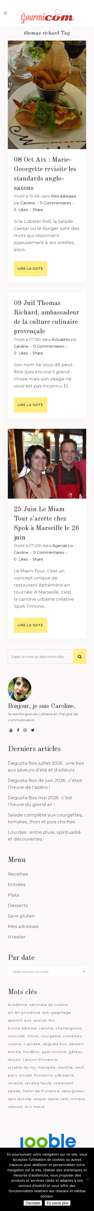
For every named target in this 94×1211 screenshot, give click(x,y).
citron (33, 1036)
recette (15, 1083)
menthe (65, 1067)
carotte (46, 1028)
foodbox (31, 1052)
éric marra (35, 1107)
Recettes (18, 874)
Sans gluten (21, 916)
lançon (14, 1059)
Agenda (59, 545)
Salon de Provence (41, 1091)
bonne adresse (22, 1028)
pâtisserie (64, 1075)
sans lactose (20, 1099)
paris (12, 1075)
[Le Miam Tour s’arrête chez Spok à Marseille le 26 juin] (47, 464)
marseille (47, 1067)
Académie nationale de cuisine (38, 1004)
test (64, 1099)
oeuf (79, 1067)
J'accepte (33, 1203)
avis (27, 1020)
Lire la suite (30, 269)
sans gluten (73, 1091)
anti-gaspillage (56, 1012)
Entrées (17, 884)
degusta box (55, 1044)
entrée (14, 1052)
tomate (77, 1099)
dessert (76, 1044)
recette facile (38, 1083)
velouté (15, 1107)
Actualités (61, 339)
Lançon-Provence (40, 1059)
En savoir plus (57, 1203)
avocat (40, 1020)
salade (14, 1091)
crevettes (72, 1036)
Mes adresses (63, 196)
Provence (43, 1075)
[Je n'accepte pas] (87, 1179)
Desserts (18, 905)
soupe (40, 1099)
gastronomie (54, 1052)
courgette (51, 1036)
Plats (13, 895)
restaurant (63, 1083)
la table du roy (22, 1067)
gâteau (76, 1052)
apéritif (15, 1020)
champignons (69, 1028)
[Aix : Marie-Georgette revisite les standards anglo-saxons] (47, 95)
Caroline (28, 203)
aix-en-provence (24, 1012)
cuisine (14, 1044)
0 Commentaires (55, 203)
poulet (25, 1075)
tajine (53, 1099)
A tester (17, 936)
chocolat (16, 1036)
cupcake (32, 1044)
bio (52, 1020)
